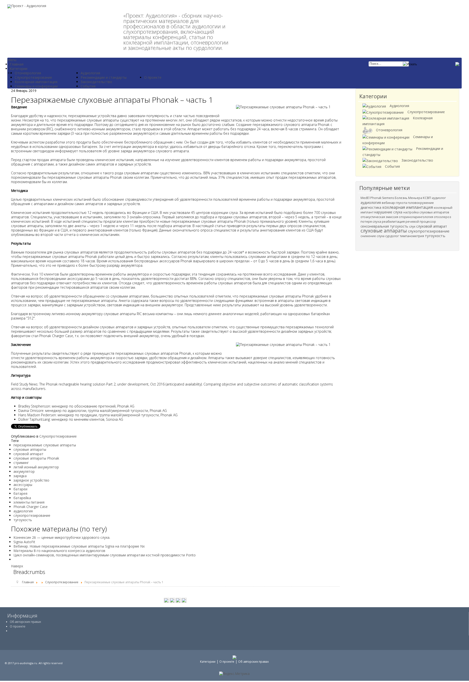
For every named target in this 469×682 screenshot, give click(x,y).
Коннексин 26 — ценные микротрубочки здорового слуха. (61, 537)
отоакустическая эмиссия (380, 217)
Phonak (376, 198)
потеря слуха (371, 221)
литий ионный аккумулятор (36, 467)
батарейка (22, 497)
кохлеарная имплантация (408, 207)
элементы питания (28, 502)
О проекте (17, 626)
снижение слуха (373, 236)
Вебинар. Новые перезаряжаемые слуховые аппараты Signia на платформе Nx (79, 546)
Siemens (388, 198)
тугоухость (22, 519)
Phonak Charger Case (30, 506)
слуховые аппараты (29, 449)
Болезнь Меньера (409, 198)
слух (412, 226)
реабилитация (393, 221)
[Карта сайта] (184, 600)
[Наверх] (460, 670)
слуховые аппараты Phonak (36, 458)
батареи (20, 489)
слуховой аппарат (28, 453)
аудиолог (439, 198)
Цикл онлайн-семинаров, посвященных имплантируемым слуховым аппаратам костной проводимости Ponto (104, 555)
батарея (20, 493)
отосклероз (442, 217)
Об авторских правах (25, 621)
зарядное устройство (31, 480)
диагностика (371, 207)
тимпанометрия (412, 236)
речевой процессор (420, 222)
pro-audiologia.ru (25, 663)
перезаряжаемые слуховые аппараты (44, 445)
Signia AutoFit (24, 541)
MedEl (365, 198)
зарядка (20, 475)
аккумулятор (24, 471)
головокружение (421, 202)
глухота (402, 203)
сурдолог (392, 236)
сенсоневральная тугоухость (385, 226)
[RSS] (178, 600)
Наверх (17, 566)
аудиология (23, 511)
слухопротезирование (31, 515)
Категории (207, 662)
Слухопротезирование (58, 436)
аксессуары (22, 484)
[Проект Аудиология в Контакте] (166, 600)
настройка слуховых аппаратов (426, 212)
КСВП (427, 198)
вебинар (389, 202)
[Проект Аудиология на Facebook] (172, 600)
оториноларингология (416, 217)
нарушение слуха (388, 212)
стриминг (21, 462)
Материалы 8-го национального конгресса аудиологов (59, 550)
